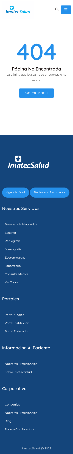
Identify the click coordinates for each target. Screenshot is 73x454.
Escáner (10, 232)
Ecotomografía (15, 257)
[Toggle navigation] (66, 9)
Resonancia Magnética (21, 224)
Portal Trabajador (17, 331)
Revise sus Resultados (49, 192)
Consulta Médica (17, 274)
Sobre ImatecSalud (18, 372)
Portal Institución (17, 323)
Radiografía (13, 241)
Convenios (12, 404)
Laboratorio (13, 266)
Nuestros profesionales (21, 413)
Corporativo (14, 388)
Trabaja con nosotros (20, 429)
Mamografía (13, 249)
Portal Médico (14, 315)
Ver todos (11, 282)
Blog (8, 421)
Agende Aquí (15, 192)
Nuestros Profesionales (21, 364)
